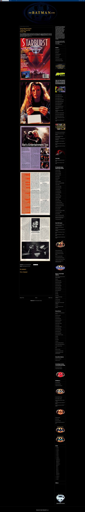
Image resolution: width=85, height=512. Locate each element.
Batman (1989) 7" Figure (58, 398)
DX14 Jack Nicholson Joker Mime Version (59, 254)
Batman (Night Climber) (58, 326)
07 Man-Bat (56, 179)
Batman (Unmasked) (58, 384)
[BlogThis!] (34, 264)
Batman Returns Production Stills (59, 112)
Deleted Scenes (57, 50)
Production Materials (58, 54)
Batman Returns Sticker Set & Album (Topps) (60, 146)
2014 (57, 458)
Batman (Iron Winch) (58, 283)
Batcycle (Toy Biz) (57, 417)
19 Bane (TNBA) (57, 199)
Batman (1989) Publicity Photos (59, 101)
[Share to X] (35, 264)
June (56, 467)
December (57, 459)
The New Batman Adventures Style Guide (59, 120)
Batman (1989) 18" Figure (58, 397)
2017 (57, 454)
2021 (57, 450)
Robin (56, 347)
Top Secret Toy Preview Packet (59, 350)
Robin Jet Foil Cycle (57, 349)
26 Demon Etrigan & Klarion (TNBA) (59, 210)
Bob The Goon (57, 419)
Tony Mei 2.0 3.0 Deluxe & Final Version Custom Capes (59, 261)
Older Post (50, 297)
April (57, 470)
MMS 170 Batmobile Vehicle (58, 256)
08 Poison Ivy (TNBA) (58, 181)
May (56, 469)
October (57, 462)
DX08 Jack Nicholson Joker (58, 250)
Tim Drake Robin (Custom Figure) (59, 257)
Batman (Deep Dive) (58, 321)
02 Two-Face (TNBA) (58, 171)
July (56, 466)
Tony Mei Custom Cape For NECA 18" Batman (60, 403)
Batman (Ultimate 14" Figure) (59, 334)
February (57, 473)
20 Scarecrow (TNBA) (58, 200)
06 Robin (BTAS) (57, 178)
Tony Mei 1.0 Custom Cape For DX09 (60, 259)
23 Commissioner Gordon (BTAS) (59, 205)
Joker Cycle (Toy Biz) (58, 420)
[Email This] (33, 264)
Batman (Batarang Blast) (58, 366)
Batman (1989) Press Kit (58, 98)
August (57, 465)
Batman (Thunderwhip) (58, 288)
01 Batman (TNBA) (57, 170)
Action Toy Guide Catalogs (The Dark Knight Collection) (60, 277)
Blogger (47, 510)
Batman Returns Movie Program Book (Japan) (60, 144)
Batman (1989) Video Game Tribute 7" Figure (59, 401)
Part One (30, 36)
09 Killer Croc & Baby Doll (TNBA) (59, 182)
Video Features (57, 57)
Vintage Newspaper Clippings (59, 60)
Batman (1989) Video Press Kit (59, 106)
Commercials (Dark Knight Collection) (58, 297)
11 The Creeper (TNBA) (58, 186)
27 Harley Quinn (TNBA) (58, 212)
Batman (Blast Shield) (58, 280)
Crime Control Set (57, 299)
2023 (57, 447)
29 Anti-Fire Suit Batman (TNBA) (59, 215)
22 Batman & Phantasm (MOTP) (59, 204)
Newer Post (22, 297)
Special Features (57, 55)
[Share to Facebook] (36, 264)
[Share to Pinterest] (37, 264)
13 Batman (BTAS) (57, 189)
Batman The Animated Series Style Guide (59, 118)
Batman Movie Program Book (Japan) (60, 132)
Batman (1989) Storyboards (59, 103)
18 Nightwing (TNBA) (58, 197)
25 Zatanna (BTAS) (57, 208)
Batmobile (56, 292)
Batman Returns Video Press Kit (59, 115)
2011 (57, 479)
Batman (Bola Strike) (58, 318)
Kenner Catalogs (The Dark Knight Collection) (59, 303)
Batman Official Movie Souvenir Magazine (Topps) (59, 137)
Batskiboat (56, 337)
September (57, 463)
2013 (57, 476)
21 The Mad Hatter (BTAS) (58, 202)
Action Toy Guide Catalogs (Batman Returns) (59, 313)
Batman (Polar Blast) (58, 328)
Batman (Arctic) (57, 316)
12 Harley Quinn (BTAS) (58, 187)
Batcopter (56, 279)
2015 (57, 457)
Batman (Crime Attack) (58, 282)
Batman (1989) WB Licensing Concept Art (59, 108)
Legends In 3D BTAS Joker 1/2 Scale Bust (60, 232)
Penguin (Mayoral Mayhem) (58, 368)
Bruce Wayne (57, 295)
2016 (57, 455)
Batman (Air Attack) (58, 315)
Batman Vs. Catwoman (58, 358)
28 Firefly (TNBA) (57, 213)
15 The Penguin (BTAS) (58, 192)
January (57, 474)
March (57, 472)
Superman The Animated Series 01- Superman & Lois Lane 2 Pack (59, 217)
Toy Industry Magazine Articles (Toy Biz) (59, 423)
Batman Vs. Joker (57, 360)
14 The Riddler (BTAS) (58, 191)
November (57, 461)
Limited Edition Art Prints (58, 345)
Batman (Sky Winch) (58, 331)
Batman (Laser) (57, 325)
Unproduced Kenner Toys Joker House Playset (60, 237)
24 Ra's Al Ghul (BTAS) (58, 207)
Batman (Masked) (57, 382)
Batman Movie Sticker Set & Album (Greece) (59, 134)
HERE (27, 36)
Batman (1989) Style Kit (58, 104)
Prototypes (56, 304)
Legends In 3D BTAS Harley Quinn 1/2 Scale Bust (60, 230)
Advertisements (57, 49)
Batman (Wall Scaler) (58, 290)
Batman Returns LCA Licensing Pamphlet (59, 111)
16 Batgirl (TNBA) (57, 194)
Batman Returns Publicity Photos (59, 114)
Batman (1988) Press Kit (58, 94)
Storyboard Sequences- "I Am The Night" (59, 235)
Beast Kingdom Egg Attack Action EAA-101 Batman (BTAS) (59, 225)
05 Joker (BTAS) (57, 176)
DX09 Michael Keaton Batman (59, 252)
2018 (57, 453)
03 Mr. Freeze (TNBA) (58, 173)
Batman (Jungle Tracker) (58, 323)
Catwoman (56, 341)
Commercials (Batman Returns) (59, 342)
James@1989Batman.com (58, 44)
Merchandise (57, 52)
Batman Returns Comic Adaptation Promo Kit (59, 141)
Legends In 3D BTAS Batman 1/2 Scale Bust (59, 228)
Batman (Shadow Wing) (58, 285)
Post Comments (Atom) (38, 300)
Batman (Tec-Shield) (58, 287)
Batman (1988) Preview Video (59, 96)
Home (36, 297)
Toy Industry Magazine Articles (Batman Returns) (59, 353)
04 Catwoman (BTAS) (58, 174)
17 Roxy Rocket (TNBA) (58, 195)
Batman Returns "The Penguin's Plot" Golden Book (60, 139)
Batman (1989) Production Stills (59, 99)
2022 (57, 448)
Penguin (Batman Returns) (58, 385)
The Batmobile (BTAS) (58, 219)
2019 (57, 451)
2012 (57, 477)
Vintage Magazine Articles (26, 266)
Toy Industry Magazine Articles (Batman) (59, 307)
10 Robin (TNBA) (57, 184)
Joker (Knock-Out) (57, 300)
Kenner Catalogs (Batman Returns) (59, 344)
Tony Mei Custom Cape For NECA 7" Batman (59, 405)
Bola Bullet (56, 293)
